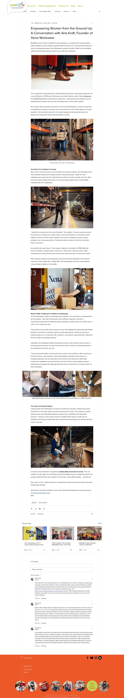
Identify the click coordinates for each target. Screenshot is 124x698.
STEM (74, 11)
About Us (27, 666)
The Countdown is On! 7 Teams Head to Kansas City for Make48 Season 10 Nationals (34, 544)
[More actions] (92, 23)
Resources (66, 11)
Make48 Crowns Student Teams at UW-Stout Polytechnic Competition (87, 544)
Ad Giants (66, 697)
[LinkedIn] (100, 658)
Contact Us (28, 669)
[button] (47, 6)
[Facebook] (87, 658)
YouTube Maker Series (45, 11)
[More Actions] (92, 579)
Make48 (34, 502)
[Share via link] (44, 508)
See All (100, 523)
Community (57, 11)
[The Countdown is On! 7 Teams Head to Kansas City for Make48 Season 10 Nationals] (34, 533)
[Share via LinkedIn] (40, 508)
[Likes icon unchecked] (36, 598)
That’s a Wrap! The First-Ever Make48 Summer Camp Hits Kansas (61, 544)
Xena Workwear (43, 502)
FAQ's (26, 672)
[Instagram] (96, 658)
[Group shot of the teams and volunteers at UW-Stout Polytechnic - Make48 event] (89, 533)
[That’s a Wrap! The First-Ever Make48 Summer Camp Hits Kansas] (62, 533)
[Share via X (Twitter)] (36, 508)
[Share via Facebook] (31, 508)
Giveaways (33, 11)
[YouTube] (91, 658)
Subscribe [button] (28, 658)
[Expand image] (35, 384)
